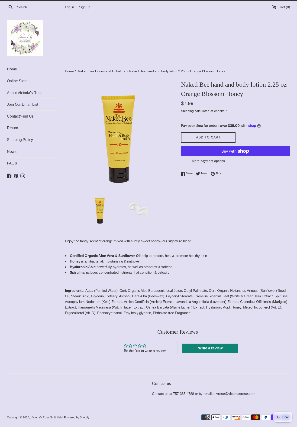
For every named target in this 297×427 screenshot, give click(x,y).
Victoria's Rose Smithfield (47, 417)
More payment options (208, 161)
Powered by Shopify (76, 417)
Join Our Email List (22, 104)
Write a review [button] (210, 348)
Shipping (187, 111)
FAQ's (12, 163)
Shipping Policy (20, 140)
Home (12, 69)
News (11, 152)
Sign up (84, 7)
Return (12, 128)
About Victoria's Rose (24, 93)
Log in (69, 7)
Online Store (17, 81)
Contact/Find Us (20, 116)
